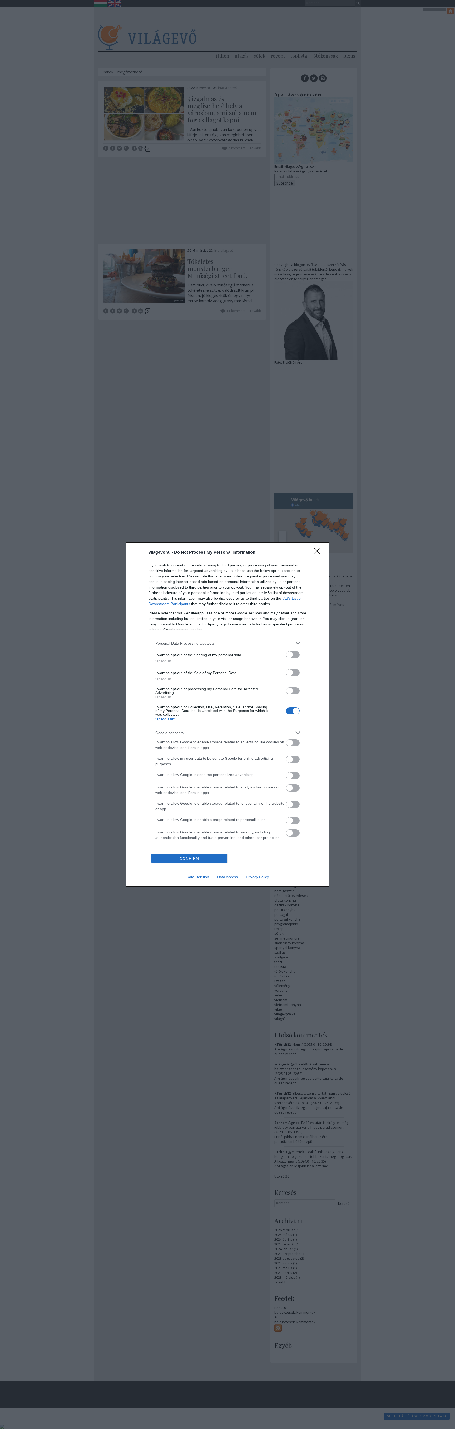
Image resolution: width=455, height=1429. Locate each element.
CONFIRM (189, 859)
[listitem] (227, 643)
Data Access (227, 877)
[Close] (319, 553)
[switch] (293, 654)
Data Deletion (197, 877)
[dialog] (227, 714)
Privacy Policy (257, 877)
